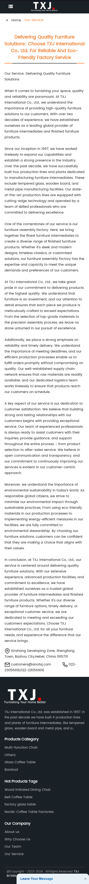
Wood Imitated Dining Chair (28, 789)
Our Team (13, 846)
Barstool (11, 769)
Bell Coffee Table (18, 797)
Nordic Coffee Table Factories (29, 811)
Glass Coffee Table (20, 762)
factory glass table (20, 804)
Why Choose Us (17, 839)
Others (10, 755)
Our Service (14, 854)
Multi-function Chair (21, 747)
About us (12, 832)
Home (16, 20)
